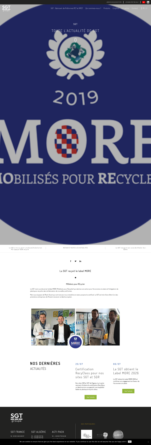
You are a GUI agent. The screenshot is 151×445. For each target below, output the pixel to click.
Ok (130, 441)
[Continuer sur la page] (75, 42)
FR (143, 8)
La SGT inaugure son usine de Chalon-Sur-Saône (131, 248)
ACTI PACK (58, 431)
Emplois (116, 8)
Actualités (125, 8)
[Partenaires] (86, 435)
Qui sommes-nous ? (93, 8)
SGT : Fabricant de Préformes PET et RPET (67, 8)
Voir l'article (91, 397)
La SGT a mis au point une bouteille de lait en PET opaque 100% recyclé (25, 248)
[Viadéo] (144, 2)
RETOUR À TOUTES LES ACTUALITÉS (75, 248)
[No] (148, 442)
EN (146, 8)
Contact (135, 8)
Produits (107, 8)
